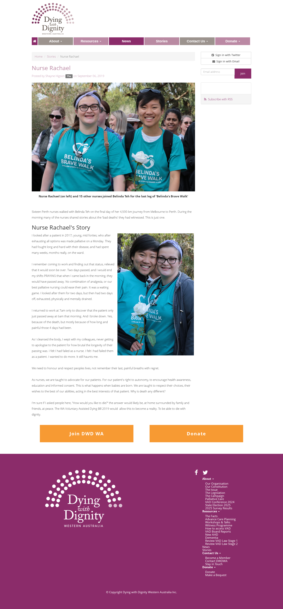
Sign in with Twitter (227, 55)
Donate (196, 433)
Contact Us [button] (196, 41)
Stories (51, 56)
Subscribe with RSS (220, 99)
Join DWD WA (86, 433)
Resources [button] (90, 41)
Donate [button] (231, 41)
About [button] (54, 41)
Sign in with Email (227, 61)
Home (39, 56)
